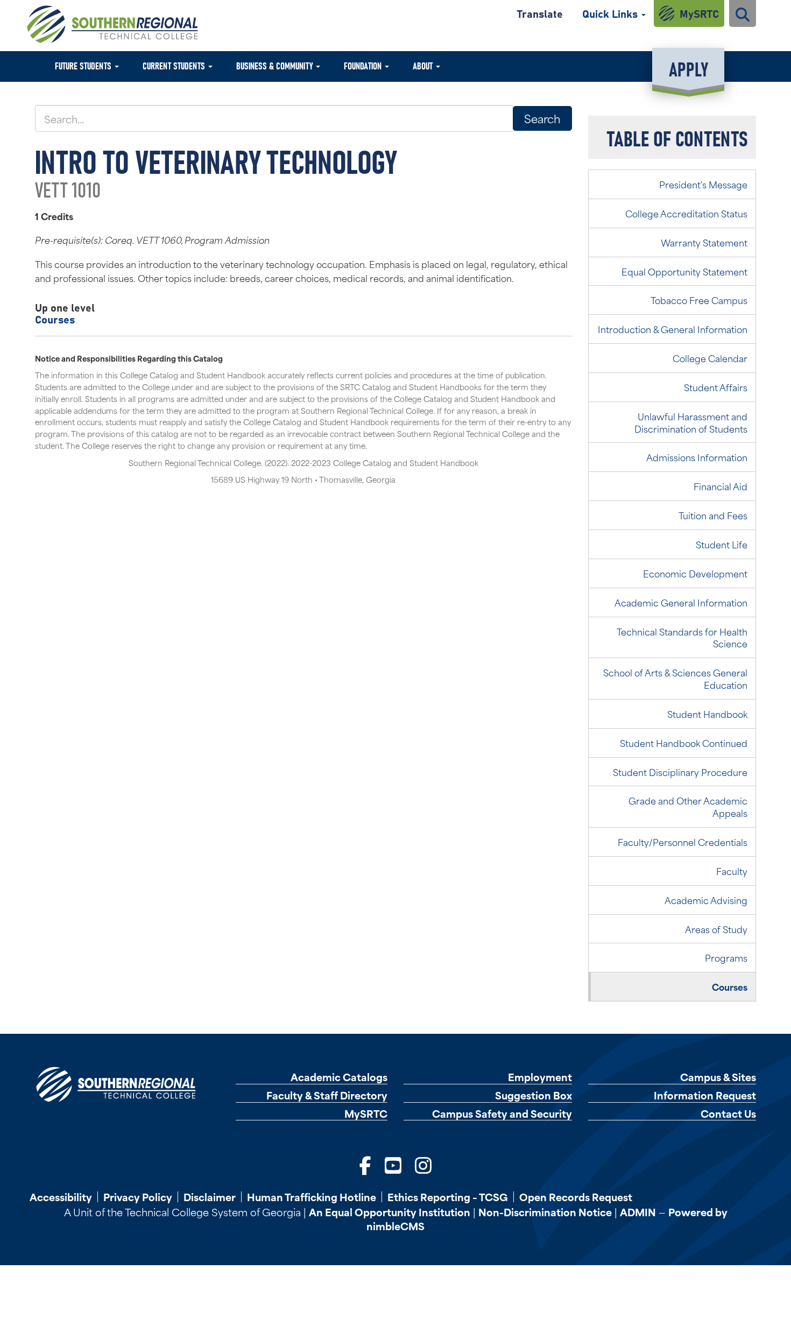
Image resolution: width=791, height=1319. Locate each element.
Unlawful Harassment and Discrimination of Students (690, 422)
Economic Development (695, 573)
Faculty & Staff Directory (326, 1095)
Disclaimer (209, 1196)
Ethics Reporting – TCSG (447, 1196)
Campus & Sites (718, 1077)
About (424, 65)
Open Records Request (575, 1196)
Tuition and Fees (713, 515)
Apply (688, 68)
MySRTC (699, 13)
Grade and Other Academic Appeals (687, 806)
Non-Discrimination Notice (545, 1211)
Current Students (175, 65)
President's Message (703, 184)
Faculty (731, 871)
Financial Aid (720, 486)
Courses (55, 319)
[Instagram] (423, 1164)
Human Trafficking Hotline (311, 1196)
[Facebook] (365, 1164)
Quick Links (611, 13)
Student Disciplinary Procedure (680, 772)
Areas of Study (716, 929)
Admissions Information (696, 457)
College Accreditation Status (686, 213)
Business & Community (275, 65)
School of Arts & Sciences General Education (675, 678)
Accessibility (61, 1196)
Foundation (364, 65)
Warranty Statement (704, 242)
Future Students (84, 65)
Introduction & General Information (672, 329)
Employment (540, 1077)
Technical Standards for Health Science (682, 637)
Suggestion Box (533, 1095)
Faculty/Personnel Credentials (682, 842)
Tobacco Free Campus (699, 300)
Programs (726, 957)
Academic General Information (681, 602)
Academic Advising (706, 900)
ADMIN (638, 1211)
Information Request (705, 1095)
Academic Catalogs (339, 1077)
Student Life (721, 544)
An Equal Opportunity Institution (389, 1211)
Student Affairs (715, 387)
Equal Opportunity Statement (684, 271)
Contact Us (728, 1113)
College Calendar (710, 358)
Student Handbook (707, 714)
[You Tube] (393, 1164)
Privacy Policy (137, 1196)
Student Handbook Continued (683, 743)
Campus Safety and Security (502, 1113)
